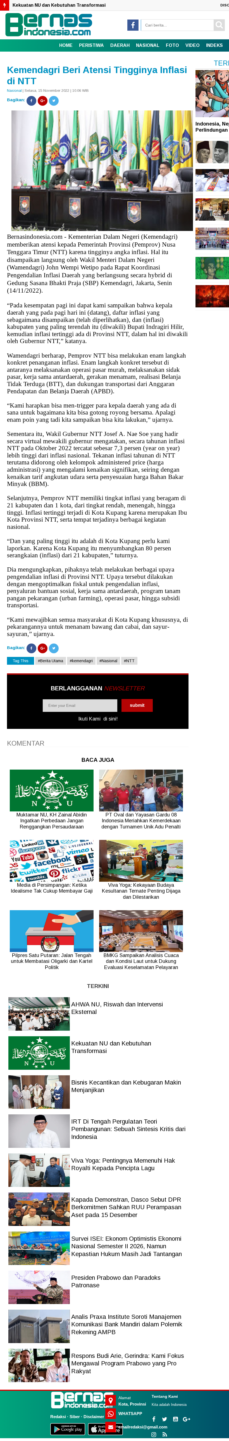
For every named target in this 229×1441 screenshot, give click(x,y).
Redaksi (58, 1416)
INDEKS (214, 45)
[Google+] (42, 101)
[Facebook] (31, 101)
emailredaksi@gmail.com (142, 1427)
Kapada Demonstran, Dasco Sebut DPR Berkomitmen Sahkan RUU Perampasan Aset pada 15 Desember (126, 1207)
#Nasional (108, 661)
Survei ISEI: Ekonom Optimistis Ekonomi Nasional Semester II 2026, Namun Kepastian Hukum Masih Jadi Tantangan (126, 1246)
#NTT (129, 661)
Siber (75, 1416)
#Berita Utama (50, 661)
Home (66, 45)
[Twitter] (54, 101)
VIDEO (192, 45)
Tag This (20, 661)
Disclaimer (94, 1416)
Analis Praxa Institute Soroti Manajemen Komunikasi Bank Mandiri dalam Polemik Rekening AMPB (126, 1324)
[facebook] (133, 25)
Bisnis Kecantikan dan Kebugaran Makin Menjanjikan (70, 5)
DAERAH (120, 45)
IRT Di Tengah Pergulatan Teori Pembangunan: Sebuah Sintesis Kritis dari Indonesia (128, 1129)
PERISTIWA (91, 45)
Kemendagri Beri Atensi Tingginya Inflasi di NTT (97, 75)
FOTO (172, 45)
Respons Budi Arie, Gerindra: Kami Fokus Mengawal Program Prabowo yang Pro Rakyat (127, 1363)
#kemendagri (81, 661)
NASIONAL (147, 45)
